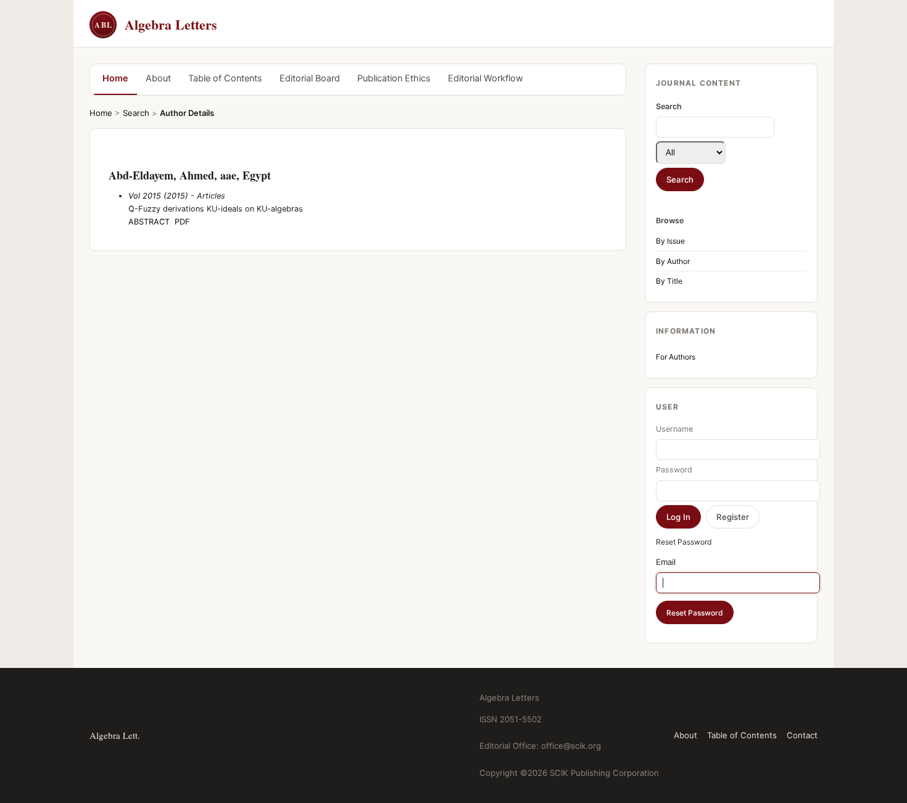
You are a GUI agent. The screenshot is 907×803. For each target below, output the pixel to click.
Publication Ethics (394, 78)
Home (115, 78)
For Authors (675, 356)
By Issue (670, 240)
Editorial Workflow (485, 78)
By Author (673, 261)
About (158, 78)
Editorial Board (310, 78)
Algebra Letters (155, 24)
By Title (669, 281)
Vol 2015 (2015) (158, 195)
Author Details (187, 113)
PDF (182, 221)
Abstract (149, 221)
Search (136, 113)
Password (674, 469)
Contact (802, 735)
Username (674, 429)
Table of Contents (225, 78)
